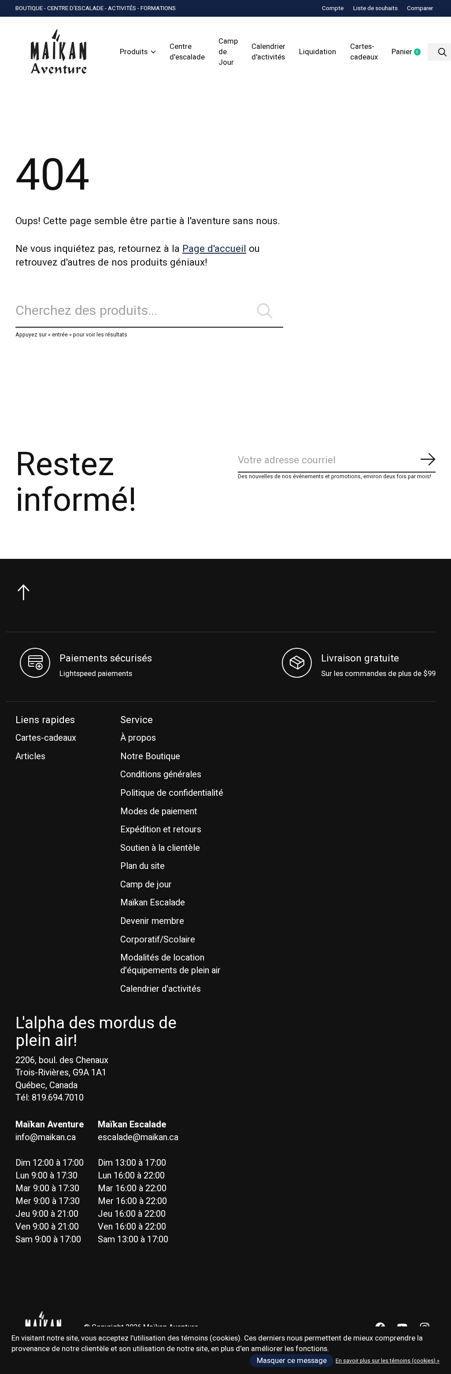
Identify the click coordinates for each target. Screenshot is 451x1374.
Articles (30, 756)
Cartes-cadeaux (364, 52)
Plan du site (142, 866)
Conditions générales (160, 774)
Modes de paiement (158, 811)
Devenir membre (152, 921)
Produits (134, 52)
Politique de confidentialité (171, 793)
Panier (410, 52)
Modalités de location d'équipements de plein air (170, 964)
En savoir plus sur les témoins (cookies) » (388, 1361)
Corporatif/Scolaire (157, 939)
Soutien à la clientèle (160, 848)
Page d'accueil (214, 249)
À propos (138, 737)
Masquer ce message (292, 1361)
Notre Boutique (150, 756)
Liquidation (317, 52)
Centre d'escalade (187, 52)
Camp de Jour (228, 52)
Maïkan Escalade (152, 902)
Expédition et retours (160, 829)
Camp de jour (146, 884)
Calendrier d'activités (268, 52)
